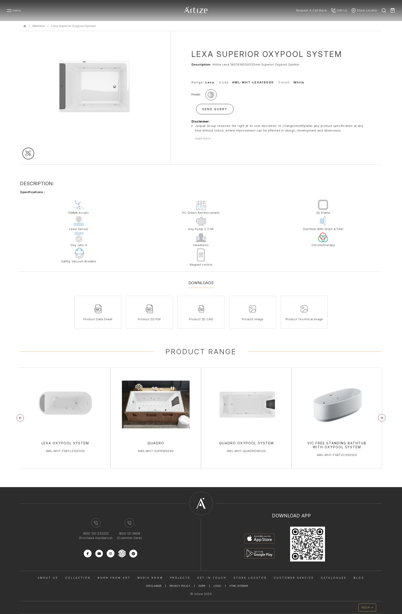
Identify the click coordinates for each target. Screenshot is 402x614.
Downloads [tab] (201, 283)
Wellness (38, 26)
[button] (381, 418)
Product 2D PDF (149, 319)
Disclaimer (153, 585)
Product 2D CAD (201, 319)
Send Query (215, 109)
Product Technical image (304, 319)
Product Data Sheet (98, 319)
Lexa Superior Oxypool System (73, 26)
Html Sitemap (238, 585)
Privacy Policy (180, 585)
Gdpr (201, 585)
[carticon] (392, 10)
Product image (253, 319)
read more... (204, 138)
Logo (217, 585)
